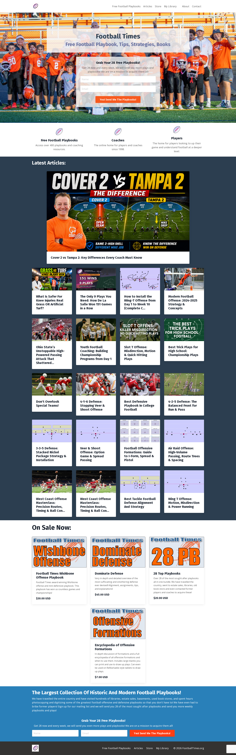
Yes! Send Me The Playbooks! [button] (118, 99)
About (185, 6)
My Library (170, 6)
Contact (196, 6)
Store (158, 6)
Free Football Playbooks (126, 6)
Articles (147, 6)
